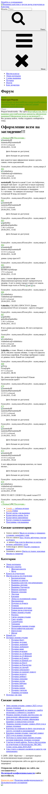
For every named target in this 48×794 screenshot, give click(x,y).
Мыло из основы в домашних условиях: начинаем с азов (25, 534)
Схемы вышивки (13, 78)
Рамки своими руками (21, 612)
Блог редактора (12, 85)
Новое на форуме (14, 102)
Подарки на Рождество (21, 665)
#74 (2, 482)
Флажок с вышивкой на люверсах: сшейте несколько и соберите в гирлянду (24, 711)
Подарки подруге (18, 674)
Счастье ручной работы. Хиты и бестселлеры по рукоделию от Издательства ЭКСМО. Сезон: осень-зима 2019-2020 (26, 744)
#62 (2, 200)
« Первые (5, 138)
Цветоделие (16, 631)
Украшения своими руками (23, 626)
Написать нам (7, 780)
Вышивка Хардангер (20, 587)
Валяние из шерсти (19, 580)
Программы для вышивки (17, 522)
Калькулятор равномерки (17, 517)
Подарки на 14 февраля (21, 654)
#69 (2, 364)
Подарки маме (17, 649)
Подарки (10, 80)
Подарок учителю (19, 690)
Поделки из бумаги (19, 603)
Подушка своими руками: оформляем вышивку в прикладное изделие (22, 720)
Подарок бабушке (19, 683)
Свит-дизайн (17, 619)
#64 (2, 245)
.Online (12, 511)
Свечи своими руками (21, 617)
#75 (2, 502)
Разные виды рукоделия (21, 610)
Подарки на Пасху (19, 663)
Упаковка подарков (19, 692)
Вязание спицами (19, 592)
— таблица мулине (17, 508)
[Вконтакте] (2, 785)
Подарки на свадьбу (20, 667)
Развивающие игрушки (21, 608)
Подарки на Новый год (21, 660)
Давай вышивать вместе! (21, 104)
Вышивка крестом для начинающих (27, 583)
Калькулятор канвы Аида (17, 515)
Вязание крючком (19, 589)
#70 (2, 386)
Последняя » (19, 138)
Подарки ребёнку (18, 676)
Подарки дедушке (19, 642)
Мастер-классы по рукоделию (19, 576)
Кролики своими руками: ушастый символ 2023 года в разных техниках (25, 734)
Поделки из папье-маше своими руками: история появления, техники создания (23, 739)
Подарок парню (18, 688)
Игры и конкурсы (30, 102)
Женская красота (18, 569)
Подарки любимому (20, 647)
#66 (2, 292)
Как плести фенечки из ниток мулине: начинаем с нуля (23, 543)
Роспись (14, 615)
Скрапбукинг (17, 621)
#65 (2, 265)
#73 (2, 451)
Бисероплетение (18, 578)
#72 (2, 426)
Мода (13, 571)
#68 (2, 337)
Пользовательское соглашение (14, 782)
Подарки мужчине (19, 651)
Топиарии (15, 624)
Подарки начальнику (20, 670)
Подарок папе (17, 686)
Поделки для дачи (14, 695)
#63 (2, 220)
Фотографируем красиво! (22, 628)
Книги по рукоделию (15, 573)
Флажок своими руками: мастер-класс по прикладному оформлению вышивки (24, 716)
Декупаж (15, 594)
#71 (2, 406)
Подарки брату (17, 640)
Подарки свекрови (19, 679)
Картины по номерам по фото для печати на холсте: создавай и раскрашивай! (25, 729)
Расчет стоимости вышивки (18, 520)
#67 (2, 314)
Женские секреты (13, 567)
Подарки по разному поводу (23, 672)
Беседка (19, 107)
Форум (9, 83)
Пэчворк (15, 605)
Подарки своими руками (17, 637)
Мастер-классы (12, 73)
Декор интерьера (13, 76)
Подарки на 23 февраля (21, 656)
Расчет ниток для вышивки (18, 513)
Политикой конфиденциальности (18, 773)
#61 (2, 169)
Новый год (11, 635)
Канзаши (15, 596)
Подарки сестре (18, 681)
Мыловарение (17, 601)
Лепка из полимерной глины (23, 599)
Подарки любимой (19, 644)
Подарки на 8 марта (20, 658)
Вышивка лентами (19, 585)
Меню (43, 69)
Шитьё (14, 633)
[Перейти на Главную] (24, 7)
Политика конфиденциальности (29, 780)
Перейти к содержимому (12, 2)
